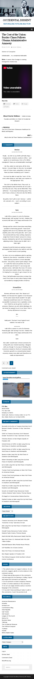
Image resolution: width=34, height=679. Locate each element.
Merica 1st (5, 618)
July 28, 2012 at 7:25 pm (17, 152)
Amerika (4, 603)
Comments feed (7, 658)
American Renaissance (9, 601)
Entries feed (6, 654)
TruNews (4, 629)
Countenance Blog (7, 608)
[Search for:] (17, 667)
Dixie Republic (6, 610)
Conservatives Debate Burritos (19, 496)
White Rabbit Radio (8, 633)
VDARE (4, 631)
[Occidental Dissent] (17, 16)
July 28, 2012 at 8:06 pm (17, 212)
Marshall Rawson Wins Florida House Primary (15, 545)
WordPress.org (6, 661)
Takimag (4, 622)
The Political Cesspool (8, 626)
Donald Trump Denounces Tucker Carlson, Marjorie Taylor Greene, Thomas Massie (16, 492)
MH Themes (27, 677)
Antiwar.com (6, 605)
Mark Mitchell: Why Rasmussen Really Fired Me (16, 536)
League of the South (8, 616)
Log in (4, 651)
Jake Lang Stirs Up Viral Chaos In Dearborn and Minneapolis (16, 445)
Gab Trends (5, 612)
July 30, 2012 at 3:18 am (17, 290)
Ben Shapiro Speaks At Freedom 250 (13, 554)
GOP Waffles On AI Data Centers (12, 548)
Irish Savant (5, 614)
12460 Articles (26, 116)
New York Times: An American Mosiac (13, 551)
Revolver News (6, 620)
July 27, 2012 (6, 47)
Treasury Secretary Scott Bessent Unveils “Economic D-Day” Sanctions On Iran (17, 428)
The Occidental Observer (9, 624)
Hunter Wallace (17, 47)
